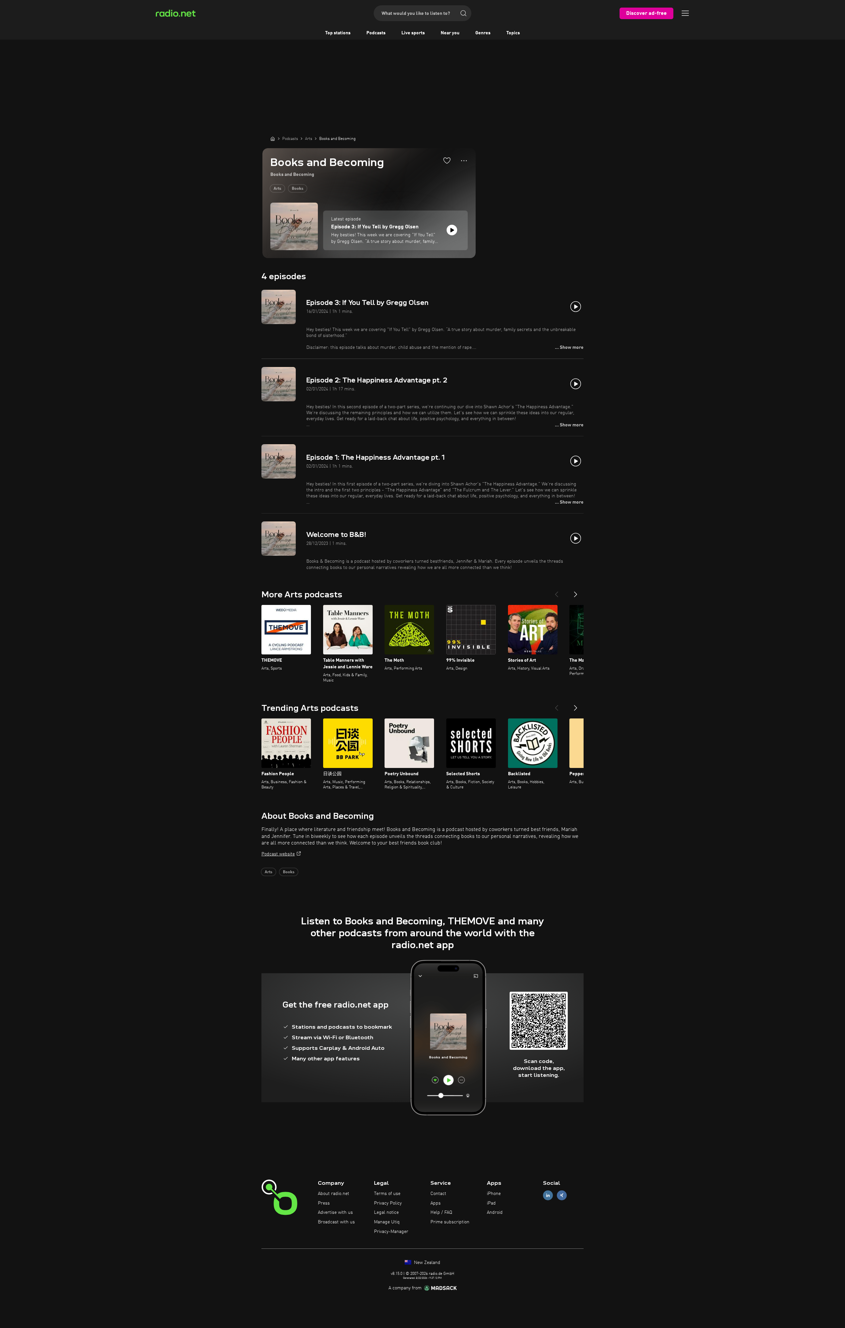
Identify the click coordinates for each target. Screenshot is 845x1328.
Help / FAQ (441, 1212)
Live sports (413, 33)
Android (495, 1212)
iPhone (494, 1193)
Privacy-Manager (391, 1231)
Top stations (338, 33)
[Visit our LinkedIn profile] (548, 1195)
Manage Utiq (387, 1222)
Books (297, 189)
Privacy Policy (388, 1203)
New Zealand (426, 1262)
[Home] (272, 138)
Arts (277, 189)
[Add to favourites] (447, 160)
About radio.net (333, 1193)
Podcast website (278, 854)
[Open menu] (685, 13)
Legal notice (386, 1212)
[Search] (463, 13)
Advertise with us (335, 1212)
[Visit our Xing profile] (561, 1195)
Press (324, 1203)
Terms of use (387, 1193)
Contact (438, 1193)
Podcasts (376, 33)
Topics (513, 33)
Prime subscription (449, 1222)
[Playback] (452, 230)
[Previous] (556, 592)
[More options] (464, 161)
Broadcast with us (336, 1222)
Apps (435, 1203)
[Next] (576, 592)
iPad (491, 1203)
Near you (450, 33)
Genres (482, 33)
